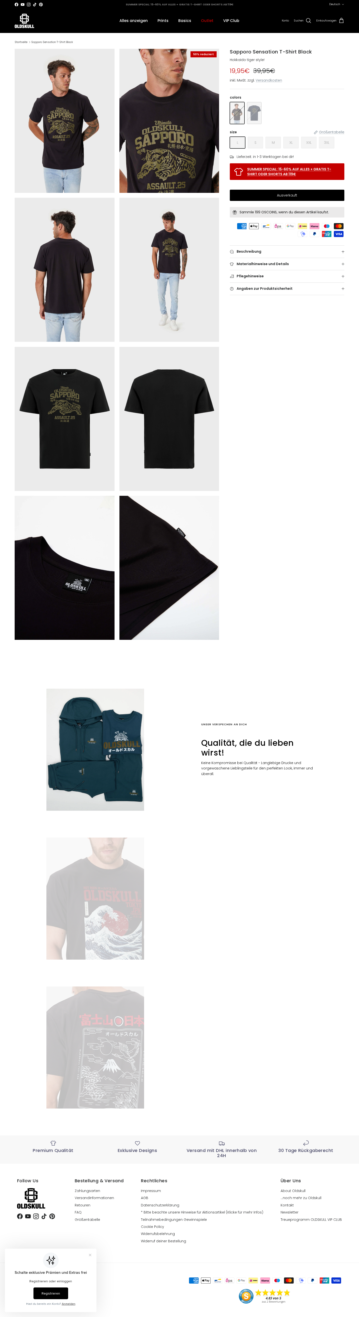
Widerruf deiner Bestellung (163, 1241)
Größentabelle (87, 1219)
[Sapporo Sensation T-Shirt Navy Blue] (254, 113)
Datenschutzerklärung (160, 1205)
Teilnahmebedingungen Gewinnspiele (174, 1219)
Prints (163, 20)
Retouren (82, 1205)
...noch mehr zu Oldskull (301, 1197)
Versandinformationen (94, 1197)
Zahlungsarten (87, 1190)
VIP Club (231, 20)
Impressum (151, 1190)
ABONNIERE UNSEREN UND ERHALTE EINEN (179, 4)
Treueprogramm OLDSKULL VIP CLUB (311, 1219)
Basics (184, 20)
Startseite (21, 42)
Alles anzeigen (133, 20)
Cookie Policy (152, 1226)
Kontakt (287, 1205)
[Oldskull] (24, 21)
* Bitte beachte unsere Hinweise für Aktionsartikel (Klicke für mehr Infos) (202, 1212)
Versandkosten (269, 80)
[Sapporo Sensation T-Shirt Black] (237, 113)
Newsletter (289, 1212)
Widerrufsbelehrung (158, 1233)
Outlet (207, 20)
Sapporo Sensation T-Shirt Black (52, 42)
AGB (144, 1197)
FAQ (78, 1212)
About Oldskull (293, 1190)
